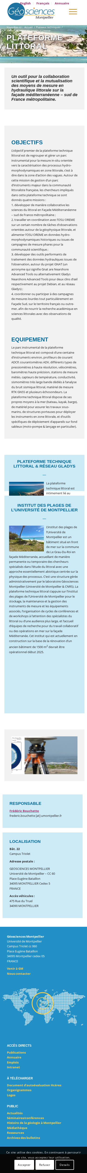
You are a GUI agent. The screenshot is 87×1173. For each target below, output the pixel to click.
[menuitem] (25, 3)
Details (65, 1165)
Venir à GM (15, 968)
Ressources (15, 1133)
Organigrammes (19, 1090)
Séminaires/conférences (25, 1118)
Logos (11, 1095)
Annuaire (14, 1057)
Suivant (67, 755)
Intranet (13, 1067)
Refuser (44, 1165)
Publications (16, 1052)
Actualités (15, 1113)
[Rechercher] (59, 11)
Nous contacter (19, 974)
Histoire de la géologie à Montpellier (34, 1123)
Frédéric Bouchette (24, 811)
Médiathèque (17, 1128)
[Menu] (73, 11)
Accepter (24, 1165)
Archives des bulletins (23, 1138)
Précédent (22, 755)
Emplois (13, 1062)
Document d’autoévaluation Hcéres (34, 1085)
